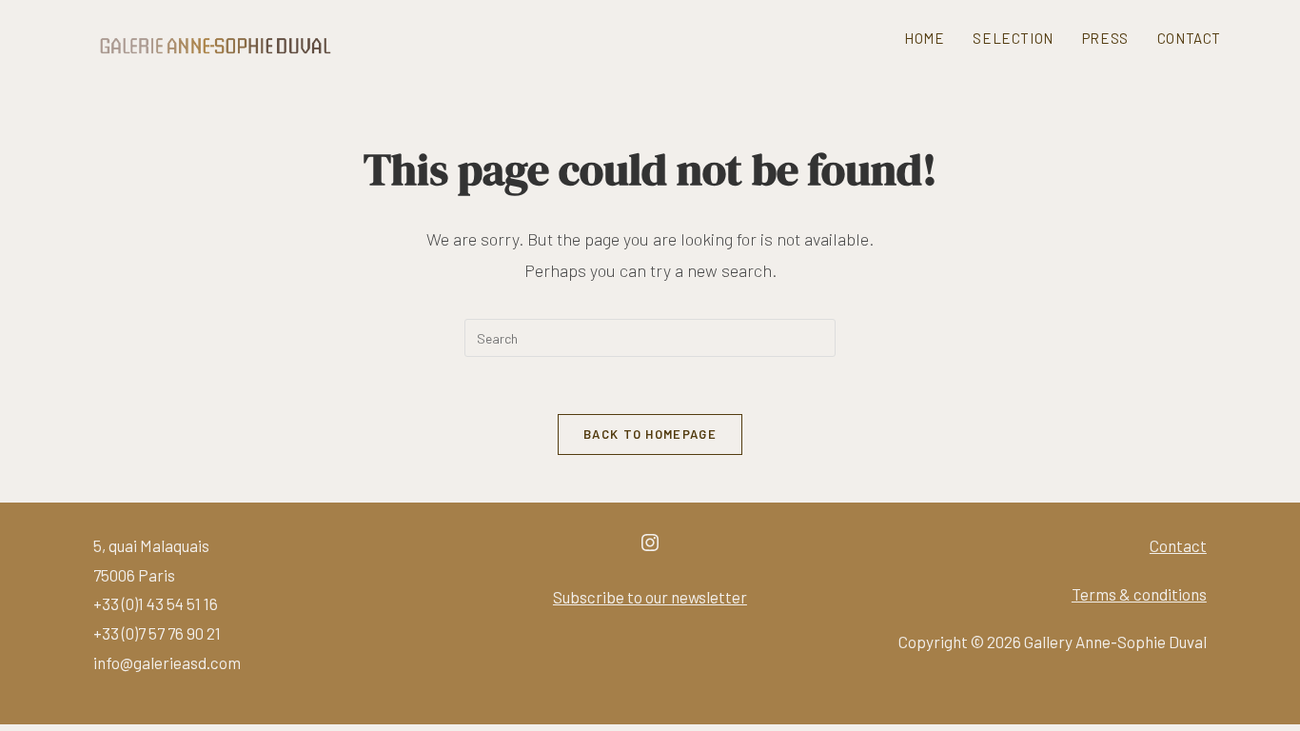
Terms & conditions (1139, 593)
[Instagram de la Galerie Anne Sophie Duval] (650, 547)
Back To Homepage (650, 434)
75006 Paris (134, 574)
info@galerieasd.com (167, 662)
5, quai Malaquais (151, 545)
